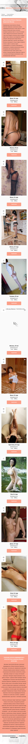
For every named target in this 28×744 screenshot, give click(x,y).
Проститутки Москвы (14, 741)
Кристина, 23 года (14, 445)
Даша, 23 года (14, 544)
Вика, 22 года (14, 395)
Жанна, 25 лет (14, 148)
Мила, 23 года (14, 197)
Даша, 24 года (14, 98)
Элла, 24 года (14, 593)
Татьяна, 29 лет (14, 296)
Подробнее (14, 105)
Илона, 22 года (14, 247)
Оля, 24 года (14, 494)
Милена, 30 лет (14, 346)
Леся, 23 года (14, 643)
